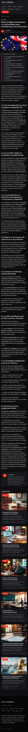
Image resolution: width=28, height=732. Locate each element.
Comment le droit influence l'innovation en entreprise (10, 513)
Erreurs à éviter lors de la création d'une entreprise (10, 578)
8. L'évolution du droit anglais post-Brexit (13, 80)
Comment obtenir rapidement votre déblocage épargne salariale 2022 (13, 644)
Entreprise (10, 9)
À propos (17, 9)
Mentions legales (15, 710)
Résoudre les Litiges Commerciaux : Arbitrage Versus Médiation (13, 677)
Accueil (4, 6)
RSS (21, 710)
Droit (14, 6)
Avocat (9, 6)
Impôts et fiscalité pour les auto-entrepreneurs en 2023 (11, 546)
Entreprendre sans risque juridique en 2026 (10, 611)
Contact (5, 11)
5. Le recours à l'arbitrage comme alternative (14, 71)
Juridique (20, 6)
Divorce (4, 9)
